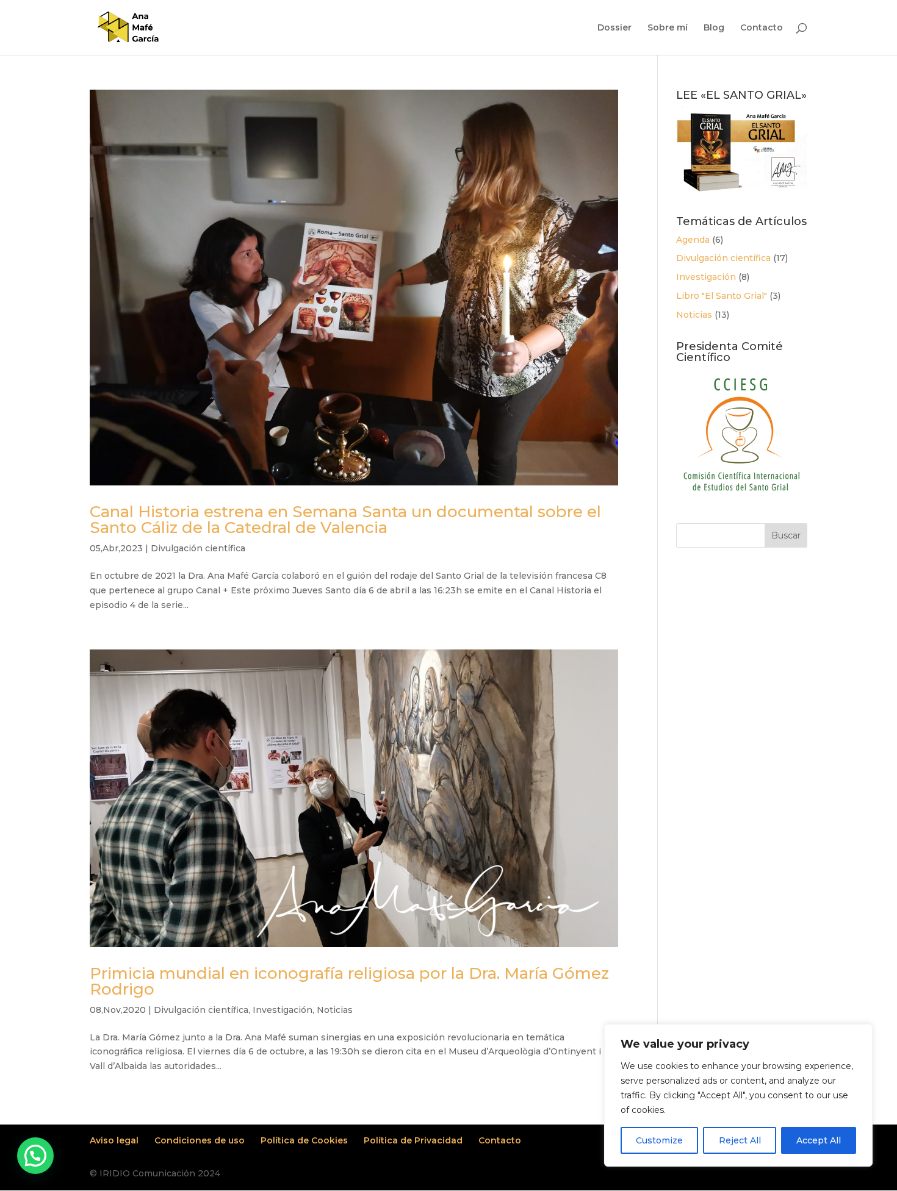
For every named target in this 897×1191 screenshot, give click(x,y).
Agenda (693, 239)
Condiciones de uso (199, 1140)
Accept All (818, 1140)
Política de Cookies (304, 1140)
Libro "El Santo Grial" (721, 295)
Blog (714, 28)
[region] (738, 1095)
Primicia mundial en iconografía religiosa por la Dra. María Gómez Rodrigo (349, 981)
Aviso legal (114, 1140)
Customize (659, 1140)
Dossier (614, 28)
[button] (35, 1155)
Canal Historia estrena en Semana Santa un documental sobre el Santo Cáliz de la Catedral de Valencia (345, 519)
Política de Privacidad (413, 1140)
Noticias (335, 1009)
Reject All (740, 1140)
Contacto (761, 28)
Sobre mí (667, 28)
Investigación (282, 1009)
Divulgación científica (198, 548)
